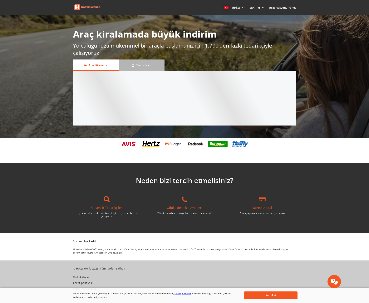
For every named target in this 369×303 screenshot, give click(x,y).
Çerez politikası (183, 293)
